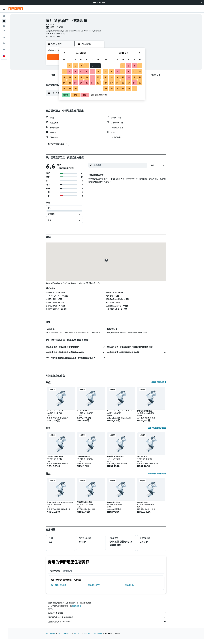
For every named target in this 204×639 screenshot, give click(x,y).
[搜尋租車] (4, 26)
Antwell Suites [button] (142, 502)
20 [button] (98, 77)
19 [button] (92, 77)
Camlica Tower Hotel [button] (55, 411)
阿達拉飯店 (87, 634)
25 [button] (87, 83)
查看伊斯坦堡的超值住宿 (157, 428)
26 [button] (92, 83)
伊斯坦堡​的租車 (94, 585)
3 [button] (81, 66)
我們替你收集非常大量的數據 (60, 617)
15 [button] (70, 77)
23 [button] (75, 83)
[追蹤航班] (4, 42)
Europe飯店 (67, 634)
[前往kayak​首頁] (15, 8)
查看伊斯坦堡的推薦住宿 (157, 473)
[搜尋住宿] (4, 21)
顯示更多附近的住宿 (158, 382)
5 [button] (92, 66)
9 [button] (75, 71)
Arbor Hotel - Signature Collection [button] (120, 411)
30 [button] (75, 88)
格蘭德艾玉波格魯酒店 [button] (115, 456)
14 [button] (64, 77)
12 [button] (92, 71)
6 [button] (98, 66)
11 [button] (86, 71)
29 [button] (70, 88)
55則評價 (59, 27)
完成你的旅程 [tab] (55, 571)
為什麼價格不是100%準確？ (60, 621)
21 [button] (64, 83)
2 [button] (75, 66)
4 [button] (86, 66)
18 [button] (87, 77)
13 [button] (98, 71)
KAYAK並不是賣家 (55, 613)
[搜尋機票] (4, 16)
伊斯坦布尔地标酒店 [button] (144, 411)
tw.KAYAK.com (50, 634)
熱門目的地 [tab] (67, 571)
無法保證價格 (76, 606)
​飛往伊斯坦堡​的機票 (58, 585)
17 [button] (81, 77)
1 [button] (69, 66)
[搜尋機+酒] (4, 31)
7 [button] (64, 71)
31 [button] (134, 88)
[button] (201, 2)
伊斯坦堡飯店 (130, 585)
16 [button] (75, 77)
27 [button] (98, 83)
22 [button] (70, 83)
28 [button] (64, 88)
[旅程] (4, 49)
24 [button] (81, 83)
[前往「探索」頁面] (4, 37)
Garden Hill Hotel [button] (83, 411)
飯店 (59, 634)
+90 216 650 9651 (53, 36)
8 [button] (69, 71)
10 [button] (81, 71)
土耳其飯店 (77, 634)
